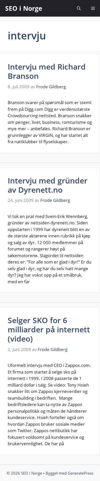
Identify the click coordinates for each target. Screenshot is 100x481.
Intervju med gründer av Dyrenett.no (47, 185)
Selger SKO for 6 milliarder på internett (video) (49, 329)
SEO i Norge (23, 8)
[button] (79, 8)
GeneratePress (80, 473)
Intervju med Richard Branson (47, 71)
